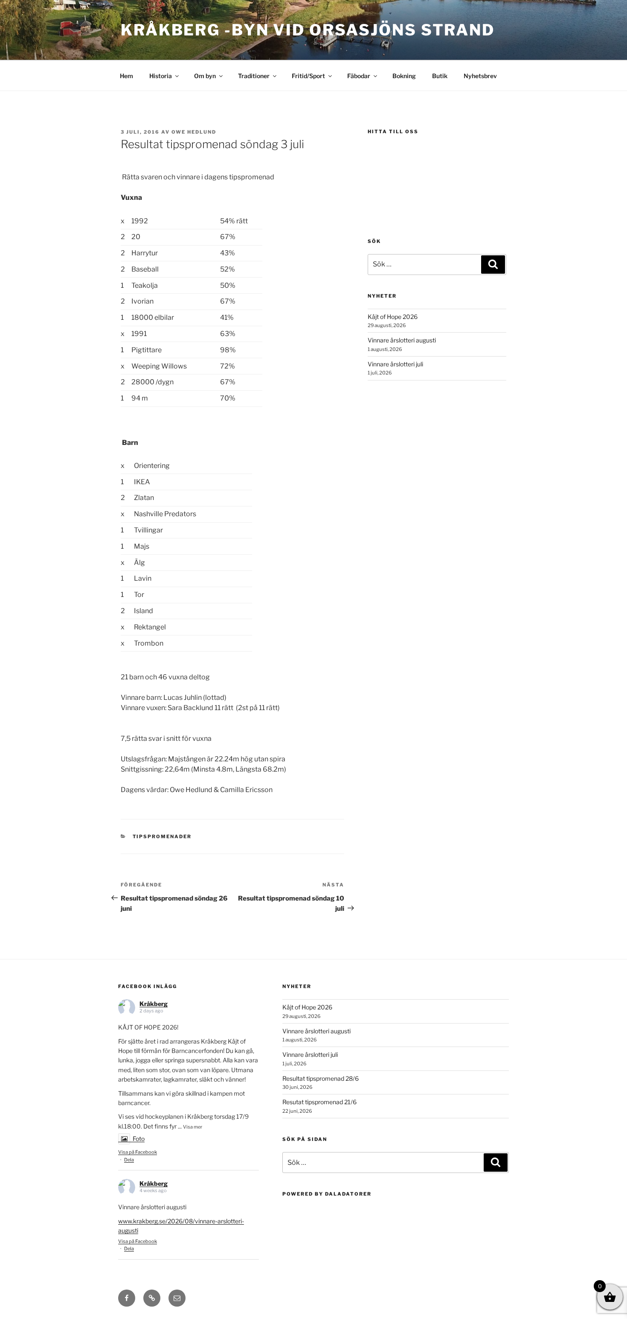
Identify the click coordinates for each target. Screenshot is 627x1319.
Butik (439, 75)
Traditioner (254, 75)
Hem (126, 75)
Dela (129, 1160)
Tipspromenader (162, 836)
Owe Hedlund (193, 132)
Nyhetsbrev (480, 75)
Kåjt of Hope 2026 (393, 316)
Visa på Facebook (137, 1152)
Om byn (205, 75)
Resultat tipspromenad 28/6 (320, 1078)
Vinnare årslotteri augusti (402, 340)
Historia (160, 75)
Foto (139, 1138)
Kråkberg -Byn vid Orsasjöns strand (308, 29)
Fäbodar (358, 75)
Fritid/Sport (308, 75)
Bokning (404, 75)
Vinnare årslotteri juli (395, 364)
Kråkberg (153, 1003)
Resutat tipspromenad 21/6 (319, 1102)
